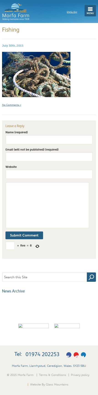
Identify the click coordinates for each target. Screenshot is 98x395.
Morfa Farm (15, 12)
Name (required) (16, 132)
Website (11, 167)
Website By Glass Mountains (49, 384)
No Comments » (11, 104)
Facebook (68, 354)
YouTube (76, 354)
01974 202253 (42, 354)
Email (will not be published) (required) (32, 149)
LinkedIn (83, 354)
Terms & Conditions (52, 375)
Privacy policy (80, 375)
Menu (90, 13)
